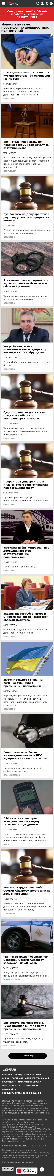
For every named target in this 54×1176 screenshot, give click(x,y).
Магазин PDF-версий (29, 1082)
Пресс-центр (9, 1082)
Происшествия (11, 775)
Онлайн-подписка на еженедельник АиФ (25, 1078)
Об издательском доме (27, 1074)
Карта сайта (9, 1089)
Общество (9, 99)
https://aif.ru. (37, 1157)
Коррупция (9, 171)
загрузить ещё (28, 1056)
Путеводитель (30, 1085)
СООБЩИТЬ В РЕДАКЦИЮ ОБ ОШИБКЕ (21, 1093)
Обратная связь (11, 1085)
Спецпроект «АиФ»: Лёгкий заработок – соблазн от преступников (27, 14)
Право (6, 844)
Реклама (7, 1074)
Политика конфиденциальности (17, 1162)
